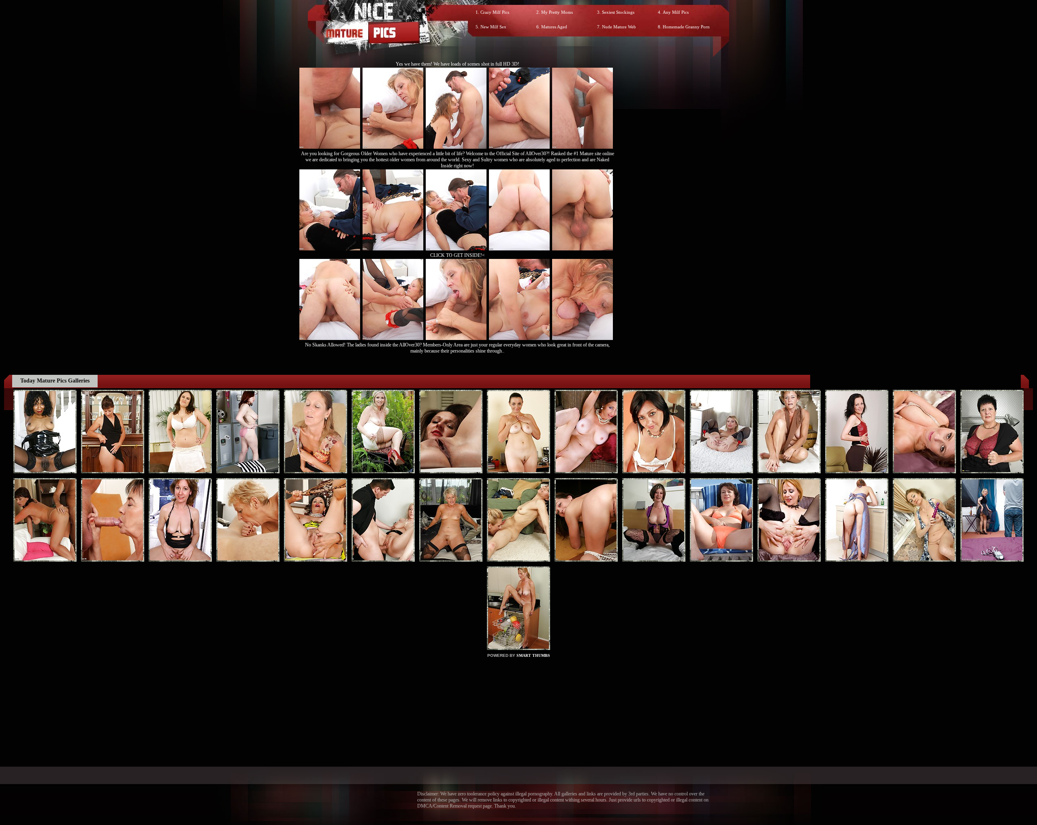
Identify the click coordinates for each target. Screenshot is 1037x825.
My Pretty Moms (557, 12)
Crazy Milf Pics (494, 12)
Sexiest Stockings (618, 12)
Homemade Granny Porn (686, 26)
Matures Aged (554, 26)
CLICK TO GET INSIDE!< (457, 255)
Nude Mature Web (619, 26)
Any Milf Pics (676, 12)
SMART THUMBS (533, 655)
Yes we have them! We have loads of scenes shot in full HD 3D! (457, 64)
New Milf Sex (493, 26)
